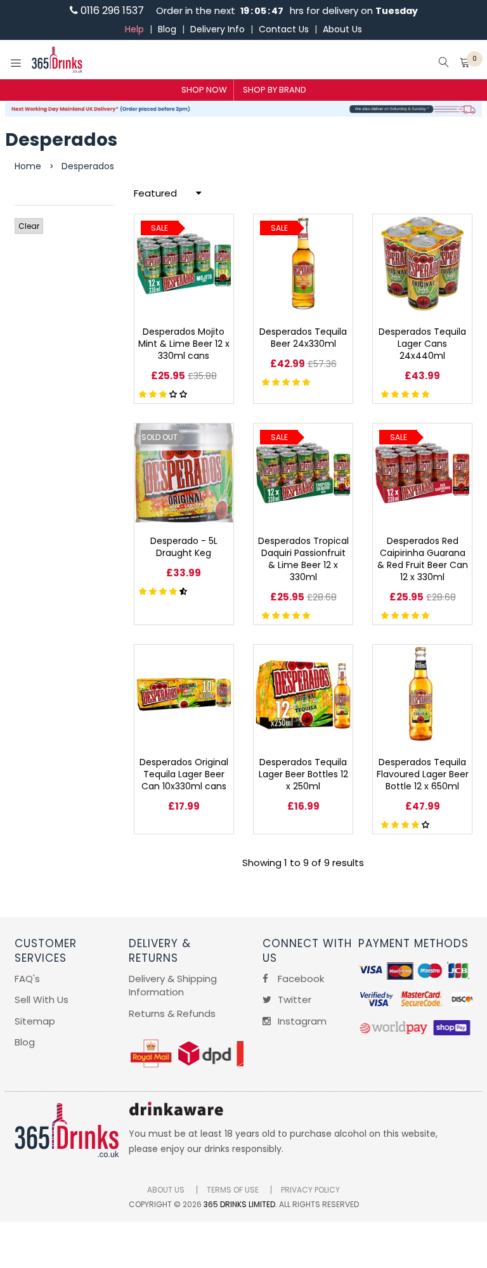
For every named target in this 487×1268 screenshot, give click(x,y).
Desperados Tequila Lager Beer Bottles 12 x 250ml (303, 774)
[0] (465, 63)
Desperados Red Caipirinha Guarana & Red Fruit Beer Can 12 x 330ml (422, 558)
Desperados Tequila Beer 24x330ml (303, 337)
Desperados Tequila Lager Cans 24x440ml (422, 343)
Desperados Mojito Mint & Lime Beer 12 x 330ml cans (184, 343)
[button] (164, 393)
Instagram (301, 1021)
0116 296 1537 (111, 10)
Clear (28, 226)
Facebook (299, 978)
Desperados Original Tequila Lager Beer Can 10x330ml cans (184, 774)
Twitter (293, 999)
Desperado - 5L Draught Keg (184, 546)
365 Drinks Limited (239, 1204)
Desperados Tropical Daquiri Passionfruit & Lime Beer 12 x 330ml (303, 558)
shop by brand (274, 90)
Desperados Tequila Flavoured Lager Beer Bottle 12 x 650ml (423, 774)
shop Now (204, 90)
